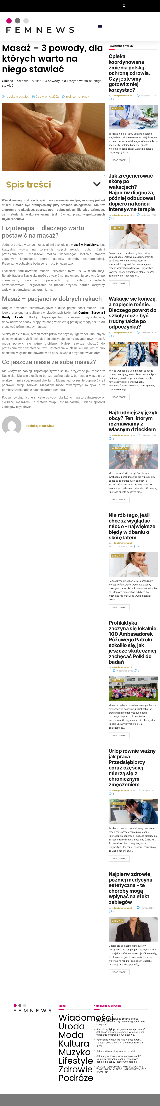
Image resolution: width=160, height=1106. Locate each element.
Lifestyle (118, 345)
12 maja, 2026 (147, 908)
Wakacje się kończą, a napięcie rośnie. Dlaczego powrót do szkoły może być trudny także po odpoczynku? (133, 313)
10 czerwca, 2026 (124, 671)
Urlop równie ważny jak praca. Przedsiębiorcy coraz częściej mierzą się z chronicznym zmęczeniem (132, 767)
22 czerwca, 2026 (124, 546)
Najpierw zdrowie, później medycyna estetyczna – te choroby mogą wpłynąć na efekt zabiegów (130, 888)
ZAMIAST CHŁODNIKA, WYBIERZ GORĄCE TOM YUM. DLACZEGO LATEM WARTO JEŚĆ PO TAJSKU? (121, 1069)
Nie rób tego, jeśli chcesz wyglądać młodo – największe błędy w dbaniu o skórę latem (132, 526)
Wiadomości (120, 448)
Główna (7, 81)
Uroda (72, 1026)
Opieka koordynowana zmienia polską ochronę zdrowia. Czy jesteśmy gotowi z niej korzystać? (129, 73)
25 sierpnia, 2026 (148, 95)
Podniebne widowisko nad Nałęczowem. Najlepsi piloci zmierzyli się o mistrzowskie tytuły (119, 1042)
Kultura (74, 1043)
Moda (71, 1035)
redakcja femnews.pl (122, 95)
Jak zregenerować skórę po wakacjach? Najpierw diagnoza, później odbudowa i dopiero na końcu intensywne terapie (132, 192)
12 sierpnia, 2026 (148, 332)
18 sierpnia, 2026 (148, 215)
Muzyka (74, 1052)
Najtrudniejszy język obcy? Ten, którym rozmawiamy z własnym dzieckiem (133, 420)
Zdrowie (22, 81)
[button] (124, 6)
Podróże (74, 1078)
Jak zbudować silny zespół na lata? (115, 1051)
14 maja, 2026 (147, 790)
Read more (119, 160)
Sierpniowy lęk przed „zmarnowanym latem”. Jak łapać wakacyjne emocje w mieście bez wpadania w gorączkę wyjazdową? (120, 1032)
